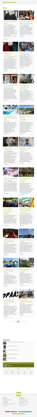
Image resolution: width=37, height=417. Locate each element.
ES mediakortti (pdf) (22, 405)
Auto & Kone (9, 88)
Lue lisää (22, 36)
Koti (12, 58)
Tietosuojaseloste (6, 405)
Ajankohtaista (9, 58)
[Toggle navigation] (33, 2)
